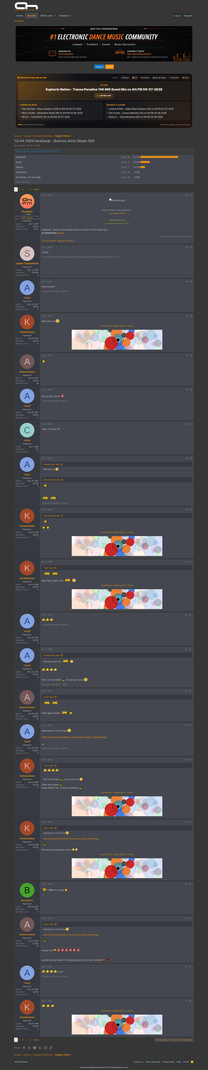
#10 (190, 562)
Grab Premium (50, 240)
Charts (130, 326)
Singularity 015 (119, 326)
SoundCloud (106, 326)
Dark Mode (22, 1061)
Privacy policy (168, 1061)
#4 (191, 316)
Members (64, 15)
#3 (191, 281)
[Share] (187, 195)
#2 (191, 247)
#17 (190, 884)
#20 (190, 1001)
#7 (191, 424)
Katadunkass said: (51, 464)
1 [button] (125, 167)
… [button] (26, 189)
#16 (190, 822)
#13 (190, 691)
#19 (190, 966)
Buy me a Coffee (65, 240)
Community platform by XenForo (104, 1067)
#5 (191, 355)
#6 (191, 389)
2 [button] (125, 162)
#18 (190, 918)
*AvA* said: (48, 567)
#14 (190, 725)
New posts (19, 20)
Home (19, 15)
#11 (190, 615)
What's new (47, 15)
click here (126, 223)
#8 (191, 458)
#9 (191, 509)
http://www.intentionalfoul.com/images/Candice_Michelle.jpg (74, 737)
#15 (190, 759)
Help (179, 1061)
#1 (191, 195)
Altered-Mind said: (51, 479)
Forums (31, 15)
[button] (55, 15)
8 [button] (125, 156)
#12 (190, 649)
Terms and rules (153, 1061)
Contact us (138, 1061)
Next (36, 189)
